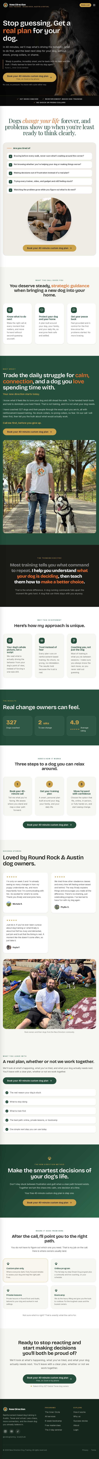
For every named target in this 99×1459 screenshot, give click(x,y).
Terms (93, 1450)
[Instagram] (5, 1431)
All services (50, 1416)
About (76, 1425)
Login (75, 1430)
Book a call (85, 5)
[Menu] (94, 5)
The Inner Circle (52, 1412)
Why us (76, 1416)
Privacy (85, 1450)
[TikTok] (17, 1431)
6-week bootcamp (53, 1421)
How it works (79, 1412)
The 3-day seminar (53, 1430)
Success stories (80, 1421)
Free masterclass (53, 1425)
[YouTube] (11, 1431)
